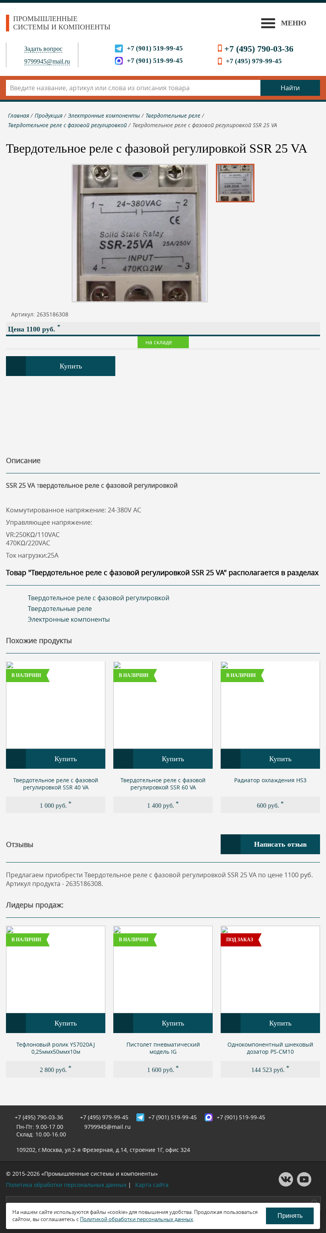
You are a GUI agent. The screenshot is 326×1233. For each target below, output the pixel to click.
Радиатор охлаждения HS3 (270, 780)
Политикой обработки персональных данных (136, 1219)
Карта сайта (152, 1184)
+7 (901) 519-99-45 (155, 48)
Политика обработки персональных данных (66, 1184)
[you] (304, 1184)
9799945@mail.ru (47, 61)
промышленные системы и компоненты (62, 23)
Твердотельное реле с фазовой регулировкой (98, 597)
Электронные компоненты (69, 619)
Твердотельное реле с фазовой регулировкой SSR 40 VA (55, 783)
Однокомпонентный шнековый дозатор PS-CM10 (270, 1048)
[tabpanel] (55, 737)
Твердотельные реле (60, 608)
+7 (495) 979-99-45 (254, 61)
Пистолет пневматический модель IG (163, 1048)
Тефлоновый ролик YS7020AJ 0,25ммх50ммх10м (55, 1048)
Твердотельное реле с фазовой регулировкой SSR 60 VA (163, 783)
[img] (55, 705)
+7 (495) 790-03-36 (258, 49)
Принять (290, 1215)
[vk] (286, 1184)
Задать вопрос (43, 48)
